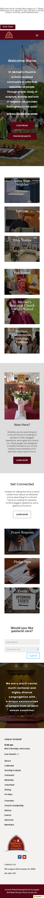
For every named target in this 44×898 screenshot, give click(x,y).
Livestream (22, 125)
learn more (22, 460)
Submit (33, 655)
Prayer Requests (22, 136)
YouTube (16, 12)
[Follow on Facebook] (20, 857)
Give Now (8, 26)
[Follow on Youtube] (24, 857)
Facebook (29, 12)
